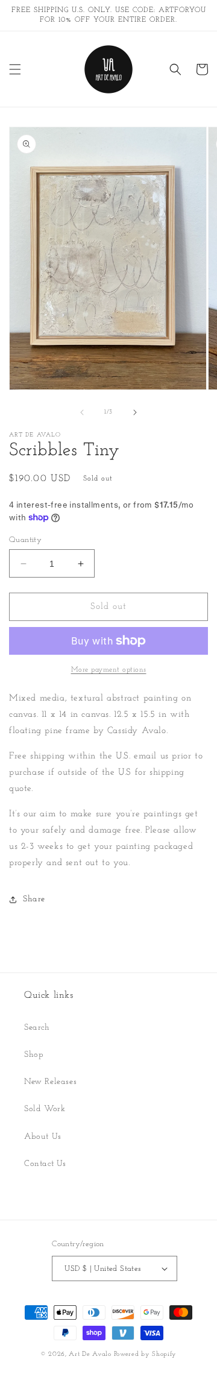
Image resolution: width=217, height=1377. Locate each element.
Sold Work (44, 1109)
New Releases (50, 1081)
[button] (15, 69)
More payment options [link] (108, 669)
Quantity (25, 540)
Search (37, 1027)
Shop (33, 1054)
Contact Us (45, 1163)
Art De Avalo (90, 1354)
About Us (42, 1136)
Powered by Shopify (145, 1354)
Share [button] (34, 899)
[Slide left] (82, 412)
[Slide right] (135, 412)
